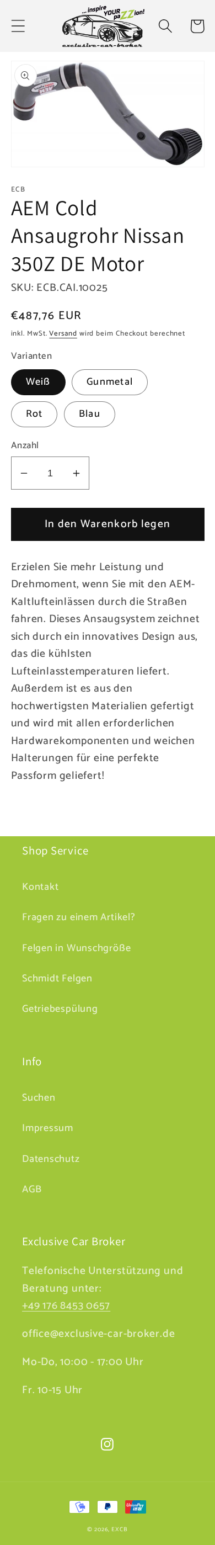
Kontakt (40, 887)
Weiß (38, 382)
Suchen (39, 1098)
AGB (31, 1189)
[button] (18, 26)
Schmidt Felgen (57, 978)
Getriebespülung (60, 1009)
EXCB (119, 1530)
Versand (63, 333)
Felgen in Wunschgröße (76, 948)
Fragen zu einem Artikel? (79, 917)
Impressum (47, 1128)
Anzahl (25, 445)
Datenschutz (51, 1159)
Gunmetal (110, 382)
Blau (89, 414)
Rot (34, 414)
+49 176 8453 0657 (66, 1306)
